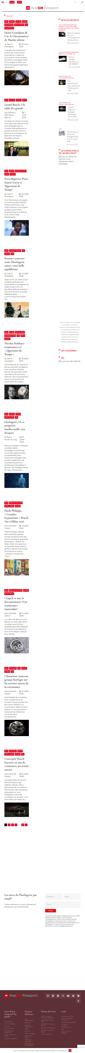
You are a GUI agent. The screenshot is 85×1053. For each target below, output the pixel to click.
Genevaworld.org (46, 1034)
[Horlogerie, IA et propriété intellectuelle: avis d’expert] (28, 452)
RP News (71, 78)
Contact (7, 1026)
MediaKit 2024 (65, 1027)
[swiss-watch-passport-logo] (42, 8)
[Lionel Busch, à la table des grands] (28, 128)
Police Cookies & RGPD (9, 1035)
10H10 (60, 25)
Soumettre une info (67, 1016)
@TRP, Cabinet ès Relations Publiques (47, 1017)
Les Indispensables (29, 1019)
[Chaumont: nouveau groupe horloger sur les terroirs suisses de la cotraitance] (28, 703)
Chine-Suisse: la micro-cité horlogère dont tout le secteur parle (73, 136)
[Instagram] (48, 996)
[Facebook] (58, 996)
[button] (4, 2)
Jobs (62, 1029)
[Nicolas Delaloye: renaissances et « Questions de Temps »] (28, 366)
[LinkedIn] (53, 996)
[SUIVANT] (26, 825)
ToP (72, 28)
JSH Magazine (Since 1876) (47, 1021)
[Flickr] (78, 996)
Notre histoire (8, 1021)
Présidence (64, 1025)
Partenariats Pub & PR (68, 1022)
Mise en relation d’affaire (66, 1032)
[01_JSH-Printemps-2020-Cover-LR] (70, 443)
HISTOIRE (66, 25)
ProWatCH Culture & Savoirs (48, 1024)
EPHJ (26, 1029)
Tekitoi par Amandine (28, 1040)
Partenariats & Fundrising (8, 1031)
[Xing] (78, 1001)
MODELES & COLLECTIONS (65, 77)
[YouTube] (68, 996)
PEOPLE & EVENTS (65, 28)
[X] (63, 996)
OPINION (62, 27)
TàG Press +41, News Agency (47, 1031)
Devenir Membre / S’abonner (67, 1019)
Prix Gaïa (28, 1031)
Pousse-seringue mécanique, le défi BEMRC (74, 60)
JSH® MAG (73, 25)
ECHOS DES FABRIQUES (70, 52)
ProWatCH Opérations (48, 1028)
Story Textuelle (9, 1028)
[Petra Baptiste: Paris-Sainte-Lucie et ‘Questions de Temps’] (28, 203)
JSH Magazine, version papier (29, 1044)
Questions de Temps (29, 1036)
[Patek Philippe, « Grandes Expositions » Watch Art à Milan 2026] (28, 539)
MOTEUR (69, 54)
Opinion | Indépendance (29, 1026)
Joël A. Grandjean (9, 1024)
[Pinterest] (73, 996)
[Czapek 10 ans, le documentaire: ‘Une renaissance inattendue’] (28, 622)
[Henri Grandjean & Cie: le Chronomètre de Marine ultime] (28, 54)
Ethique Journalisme (10, 1038)
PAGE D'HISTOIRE (71, 27)
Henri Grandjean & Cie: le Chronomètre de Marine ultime (73, 36)
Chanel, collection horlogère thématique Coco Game (72, 112)
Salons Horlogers (30, 1033)
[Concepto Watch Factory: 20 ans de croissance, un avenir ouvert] (28, 784)
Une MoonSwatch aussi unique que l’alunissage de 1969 (74, 85)
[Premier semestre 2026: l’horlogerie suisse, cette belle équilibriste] (28, 284)
